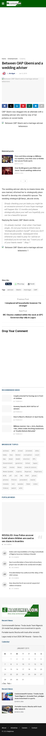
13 (41, 664)
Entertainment (13, 59)
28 (5, 680)
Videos (5, 488)
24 (23, 674)
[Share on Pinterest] (23, 106)
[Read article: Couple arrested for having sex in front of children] (7, 398)
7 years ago (18, 401)
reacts (32, 480)
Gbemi (18, 290)
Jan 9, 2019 (23, 73)
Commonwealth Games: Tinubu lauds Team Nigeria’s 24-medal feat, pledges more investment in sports (29, 696)
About (4, 728)
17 (23, 669)
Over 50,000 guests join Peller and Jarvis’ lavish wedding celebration (28, 169)
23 (17, 674)
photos (5, 480)
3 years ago (18, 420)
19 (35, 669)
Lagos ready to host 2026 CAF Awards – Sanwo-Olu (22, 637)
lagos (35, 463)
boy (11, 455)
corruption (28, 455)
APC (13, 451)
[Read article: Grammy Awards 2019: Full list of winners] (7, 408)
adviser (10, 290)
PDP (27, 476)
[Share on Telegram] (36, 106)
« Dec (4, 683)
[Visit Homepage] (14, 3)
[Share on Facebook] (4, 106)
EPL (34, 459)
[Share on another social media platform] (41, 106)
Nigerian (28, 471)
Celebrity (22, 59)
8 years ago (18, 412)
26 (35, 674)
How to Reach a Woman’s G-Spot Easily (28, 417)
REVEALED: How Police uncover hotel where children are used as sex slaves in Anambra (18, 538)
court (37, 455)
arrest (20, 451)
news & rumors (30, 467)
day (4, 459)
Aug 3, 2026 (19, 163)
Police (14, 480)
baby (5, 455)
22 (11, 674)
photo (34, 476)
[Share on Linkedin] (17, 106)
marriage (27, 290)
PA (21, 476)
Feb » (9, 683)
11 (29, 664)
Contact (34, 728)
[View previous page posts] (21, 181)
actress (6, 451)
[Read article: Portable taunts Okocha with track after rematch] (7, 709)
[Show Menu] (3, 3)
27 (41, 674)
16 (17, 669)
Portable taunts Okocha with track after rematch (20, 632)
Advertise (14, 728)
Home (4, 59)
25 (29, 674)
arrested (29, 451)
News (20, 467)
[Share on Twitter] (11, 106)
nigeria (19, 471)
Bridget (12, 73)
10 (23, 664)
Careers (24, 728)
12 (35, 664)
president (23, 480)
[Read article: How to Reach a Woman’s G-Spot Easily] (7, 419)
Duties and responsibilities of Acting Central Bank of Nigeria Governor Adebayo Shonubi (26, 553)
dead (11, 459)
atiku (37, 451)
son (13, 484)
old (16, 476)
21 (5, 674)
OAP (35, 290)
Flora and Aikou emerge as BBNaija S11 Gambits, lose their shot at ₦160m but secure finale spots (29, 158)
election (26, 459)
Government (7, 463)
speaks (20, 484)
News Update (8, 471)
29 (11, 680)
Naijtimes (10, 731)
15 (11, 669)
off (10, 476)
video (35, 484)
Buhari (18, 455)
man (4, 467)
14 (5, 669)
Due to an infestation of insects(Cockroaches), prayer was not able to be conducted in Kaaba (25, 563)
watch (14, 488)
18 (29, 669)
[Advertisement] (23, 31)
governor (19, 463)
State (28, 484)
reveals (6, 484)
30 (17, 680)
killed (28, 463)
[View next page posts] (25, 181)
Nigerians (38, 471)
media (12, 467)
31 (23, 680)
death (18, 459)
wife (20, 488)
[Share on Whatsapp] (29, 106)
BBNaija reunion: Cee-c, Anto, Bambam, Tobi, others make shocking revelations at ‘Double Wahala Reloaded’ (28, 428)
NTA (4, 476)
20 (41, 669)
